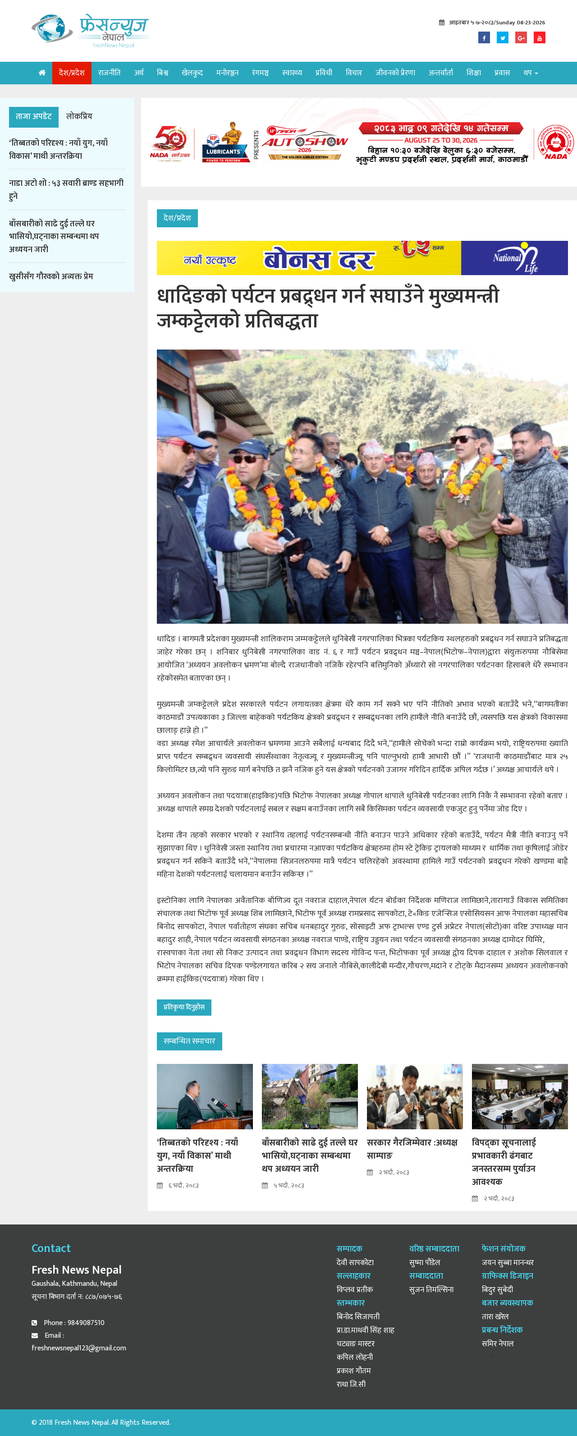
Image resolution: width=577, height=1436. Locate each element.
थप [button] (529, 73)
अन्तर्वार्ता (441, 73)
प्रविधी (324, 73)
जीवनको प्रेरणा (395, 73)
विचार (354, 73)
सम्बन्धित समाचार (189, 1041)
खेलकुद (192, 73)
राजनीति (109, 73)
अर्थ (138, 73)
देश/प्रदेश (72, 73)
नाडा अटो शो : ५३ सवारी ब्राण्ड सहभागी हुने (66, 190)
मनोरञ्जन (227, 73)
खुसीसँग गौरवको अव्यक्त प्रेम (51, 277)
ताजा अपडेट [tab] (34, 117)
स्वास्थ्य (292, 73)
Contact (51, 1248)
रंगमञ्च (260, 73)
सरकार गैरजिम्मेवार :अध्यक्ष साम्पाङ (412, 1149)
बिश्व (162, 73)
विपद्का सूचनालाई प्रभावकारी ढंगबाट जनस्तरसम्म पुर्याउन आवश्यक (504, 1162)
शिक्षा (474, 73)
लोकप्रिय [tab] (79, 117)
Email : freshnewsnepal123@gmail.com (79, 1342)
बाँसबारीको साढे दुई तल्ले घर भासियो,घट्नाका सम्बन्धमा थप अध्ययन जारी (54, 237)
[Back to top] (552, 1411)
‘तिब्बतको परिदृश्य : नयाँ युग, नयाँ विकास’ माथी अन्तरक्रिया (58, 150)
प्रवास (502, 73)
